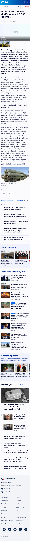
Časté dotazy (19, 520)
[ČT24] (4, 2)
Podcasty (4, 510)
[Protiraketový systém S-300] (15, 174)
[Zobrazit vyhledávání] (24, 2)
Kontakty (18, 524)
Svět (4, 193)
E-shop (3, 517)
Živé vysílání (4, 500)
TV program (4, 497)
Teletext (3, 507)
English (3, 538)
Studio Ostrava (20, 507)
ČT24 (2, 20)
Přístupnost (21, 538)
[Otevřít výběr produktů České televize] (28, 2)
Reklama (18, 500)
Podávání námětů (21, 517)
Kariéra (18, 514)
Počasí (3, 514)
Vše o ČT (3, 524)
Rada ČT (18, 510)
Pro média (19, 497)
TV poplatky (4, 504)
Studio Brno (19, 504)
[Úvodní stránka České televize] (8, 478)
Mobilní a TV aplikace (7, 520)
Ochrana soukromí (11, 538)
